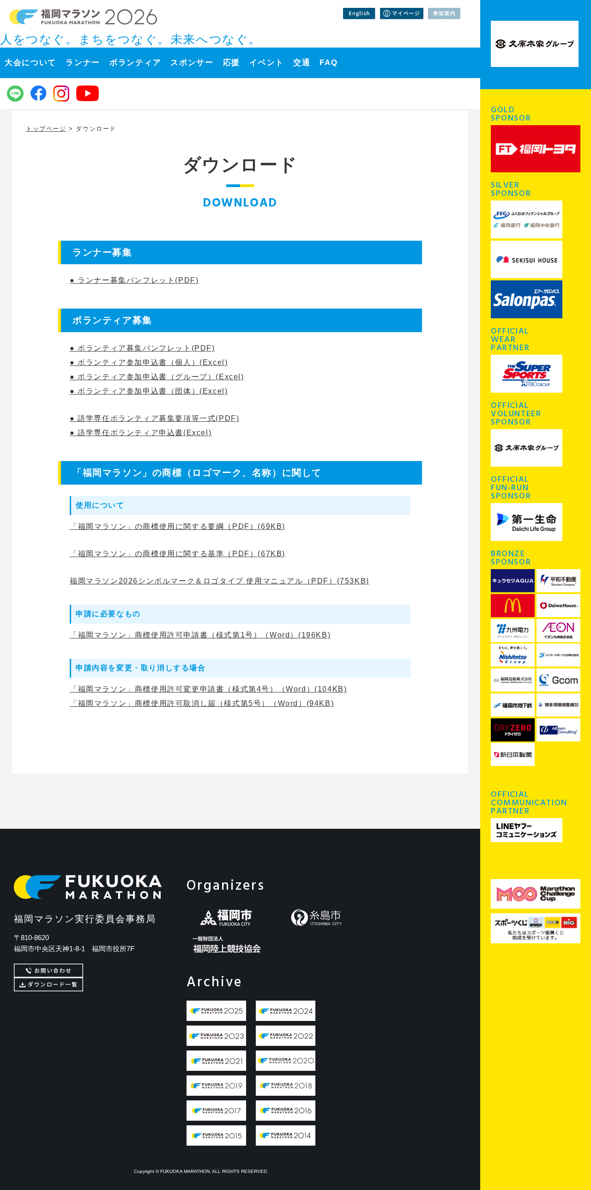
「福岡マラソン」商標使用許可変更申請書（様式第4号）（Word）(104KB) (208, 689)
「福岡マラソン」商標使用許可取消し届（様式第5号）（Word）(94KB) (202, 703)
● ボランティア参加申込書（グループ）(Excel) (157, 377)
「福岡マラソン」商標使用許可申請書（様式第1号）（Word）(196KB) (200, 635)
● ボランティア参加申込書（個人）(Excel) (149, 362)
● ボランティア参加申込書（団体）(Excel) (149, 391)
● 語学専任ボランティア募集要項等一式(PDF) (154, 418)
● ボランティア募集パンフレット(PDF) (142, 348)
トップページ (46, 128)
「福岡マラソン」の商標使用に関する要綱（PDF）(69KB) (177, 526)
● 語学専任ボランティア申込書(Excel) (140, 433)
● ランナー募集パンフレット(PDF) (134, 280)
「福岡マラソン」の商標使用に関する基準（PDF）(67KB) (177, 554)
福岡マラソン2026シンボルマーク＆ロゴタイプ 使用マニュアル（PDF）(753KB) (219, 581)
